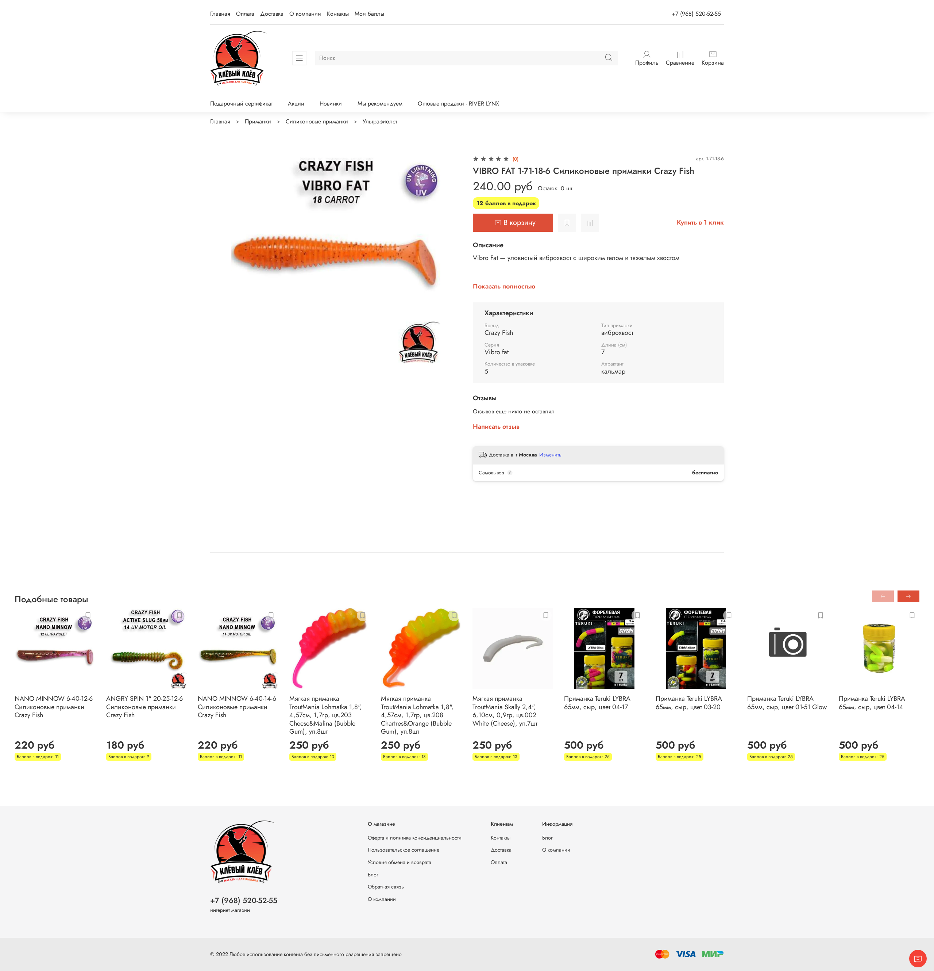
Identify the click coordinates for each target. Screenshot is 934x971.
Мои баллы (369, 13)
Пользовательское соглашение (403, 849)
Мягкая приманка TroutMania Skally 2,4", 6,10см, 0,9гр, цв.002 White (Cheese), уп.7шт (504, 711)
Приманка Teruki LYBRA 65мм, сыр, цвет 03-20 (689, 703)
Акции (296, 103)
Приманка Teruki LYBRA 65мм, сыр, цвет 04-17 (597, 703)
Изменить (550, 454)
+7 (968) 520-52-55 (696, 13)
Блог (373, 874)
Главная (220, 13)
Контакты (338, 13)
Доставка (271, 13)
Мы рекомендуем (380, 103)
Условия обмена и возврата (399, 862)
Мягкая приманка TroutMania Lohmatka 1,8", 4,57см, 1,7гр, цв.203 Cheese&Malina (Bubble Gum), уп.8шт (325, 715)
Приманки (258, 121)
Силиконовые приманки (317, 121)
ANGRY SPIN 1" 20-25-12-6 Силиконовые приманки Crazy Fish (144, 707)
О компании (305, 13)
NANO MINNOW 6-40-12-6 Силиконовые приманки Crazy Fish (54, 707)
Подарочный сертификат (241, 103)
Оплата (245, 13)
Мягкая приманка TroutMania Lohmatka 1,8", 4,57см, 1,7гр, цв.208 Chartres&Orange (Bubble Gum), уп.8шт (417, 715)
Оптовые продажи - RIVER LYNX (458, 103)
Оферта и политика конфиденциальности (415, 837)
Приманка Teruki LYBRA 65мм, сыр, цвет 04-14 (872, 703)
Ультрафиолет (380, 121)
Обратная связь (386, 886)
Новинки (331, 103)
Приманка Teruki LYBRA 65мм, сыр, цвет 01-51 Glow (787, 703)
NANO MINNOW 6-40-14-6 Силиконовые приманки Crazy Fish (237, 707)
